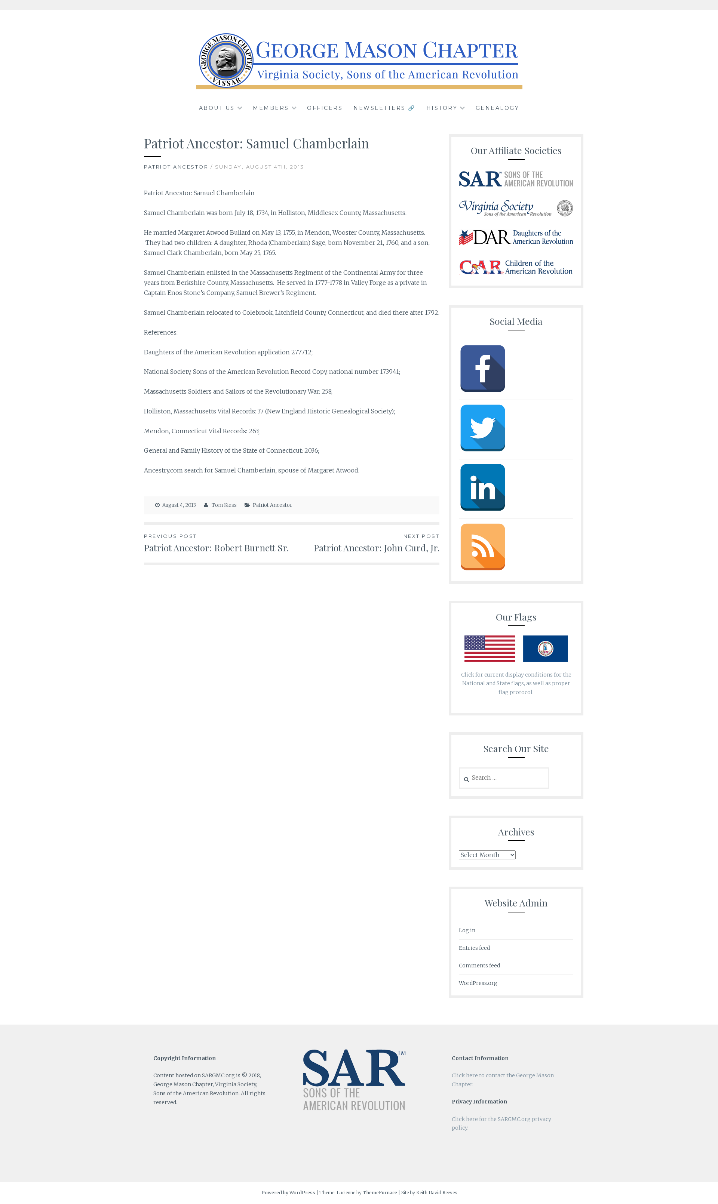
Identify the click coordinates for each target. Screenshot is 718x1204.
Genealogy (497, 108)
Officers (325, 108)
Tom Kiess (224, 505)
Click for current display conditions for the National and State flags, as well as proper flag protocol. (516, 683)
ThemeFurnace (380, 1192)
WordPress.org (478, 983)
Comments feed (479, 965)
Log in (467, 930)
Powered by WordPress (288, 1192)
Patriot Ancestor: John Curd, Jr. (376, 543)
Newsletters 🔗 (384, 108)
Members (271, 108)
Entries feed (474, 948)
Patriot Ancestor (176, 167)
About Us (217, 108)
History (442, 108)
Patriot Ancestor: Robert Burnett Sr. (216, 543)
